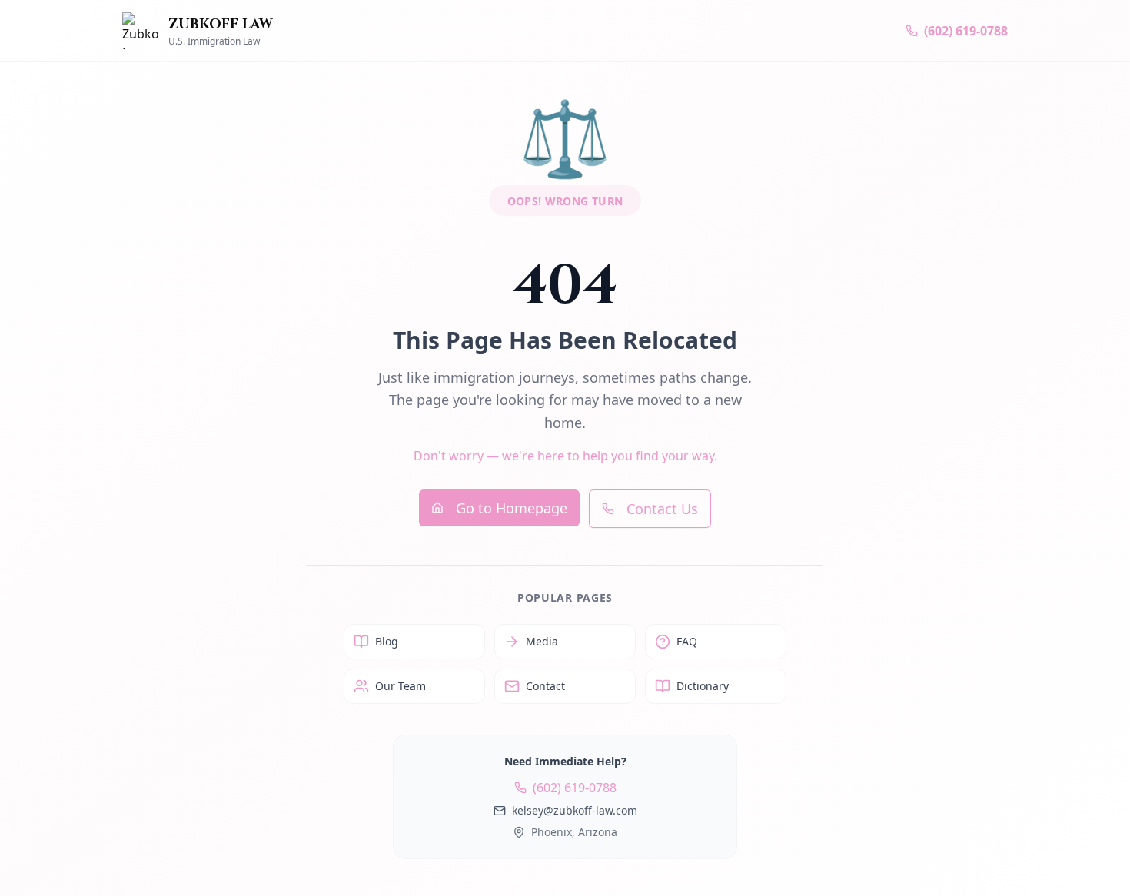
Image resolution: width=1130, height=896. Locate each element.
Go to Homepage (511, 508)
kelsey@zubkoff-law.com (574, 810)
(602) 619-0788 (575, 787)
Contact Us (662, 508)
